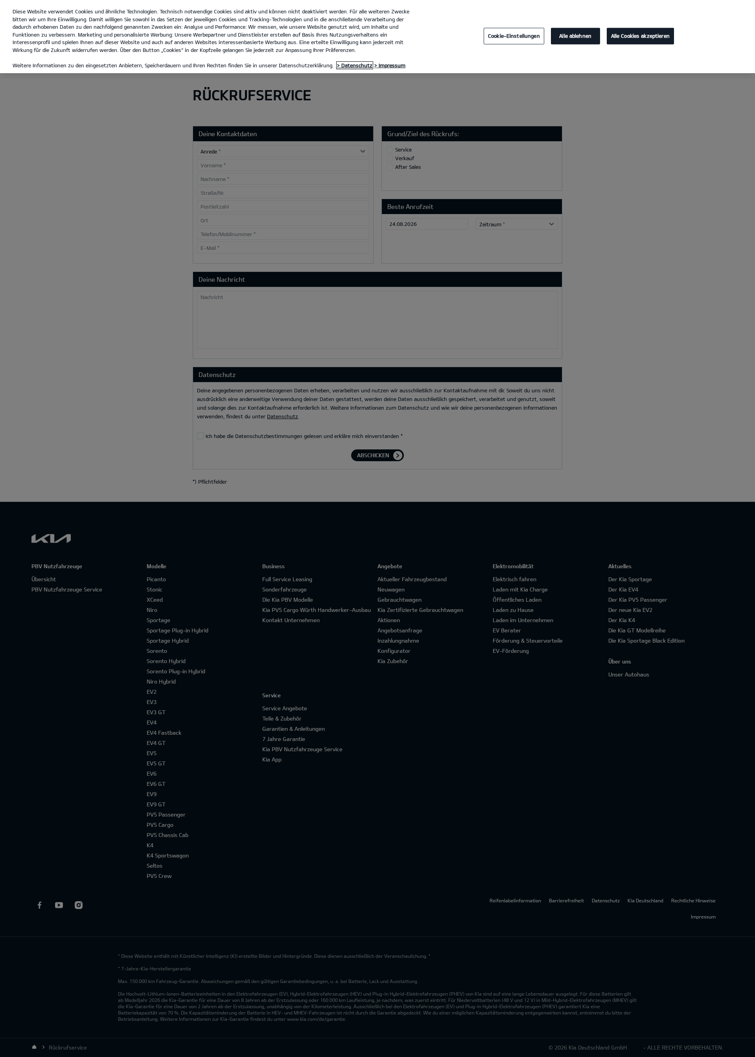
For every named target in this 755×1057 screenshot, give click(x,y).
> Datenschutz (354, 65)
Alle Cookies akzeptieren (640, 36)
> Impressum (389, 65)
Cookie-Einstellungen (514, 36)
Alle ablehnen (575, 36)
